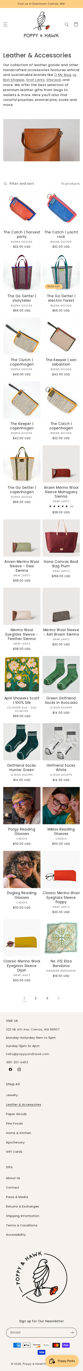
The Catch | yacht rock (61, 234)
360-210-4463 (17, 1062)
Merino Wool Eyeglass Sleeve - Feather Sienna (21, 634)
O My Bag (62, 74)
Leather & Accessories (23, 1105)
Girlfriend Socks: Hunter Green (21, 767)
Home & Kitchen (18, 1133)
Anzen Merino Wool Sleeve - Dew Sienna (21, 566)
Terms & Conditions (21, 1225)
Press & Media (17, 1197)
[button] (5, 24)
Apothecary (15, 1142)
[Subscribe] (72, 1333)
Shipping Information (22, 1216)
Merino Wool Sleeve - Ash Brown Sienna (61, 632)
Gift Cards (14, 1152)
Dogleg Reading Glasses (22, 895)
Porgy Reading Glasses (21, 831)
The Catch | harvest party (21, 234)
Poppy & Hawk (33, 1364)
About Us (13, 1178)
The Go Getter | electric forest (61, 298)
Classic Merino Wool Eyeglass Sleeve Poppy (61, 897)
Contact (12, 1188)
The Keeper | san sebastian (61, 362)
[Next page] (58, 998)
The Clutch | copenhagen (22, 362)
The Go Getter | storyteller (21, 298)
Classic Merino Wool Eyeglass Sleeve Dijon (21, 965)
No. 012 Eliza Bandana (61, 963)
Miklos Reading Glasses (61, 831)
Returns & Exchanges (22, 1206)
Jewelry (12, 1095)
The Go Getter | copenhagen (21, 489)
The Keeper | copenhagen (22, 425)
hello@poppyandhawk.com (27, 1054)
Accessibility (16, 1235)
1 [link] (24, 998)
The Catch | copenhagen (61, 425)
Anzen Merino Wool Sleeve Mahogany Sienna (61, 492)
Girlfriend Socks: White (61, 767)
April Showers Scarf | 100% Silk (21, 700)
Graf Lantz (35, 79)
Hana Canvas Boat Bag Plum (61, 563)
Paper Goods (16, 1114)
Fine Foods (14, 1123)
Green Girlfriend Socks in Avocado (61, 700)
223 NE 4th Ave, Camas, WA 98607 (33, 1029)
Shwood (53, 79)
